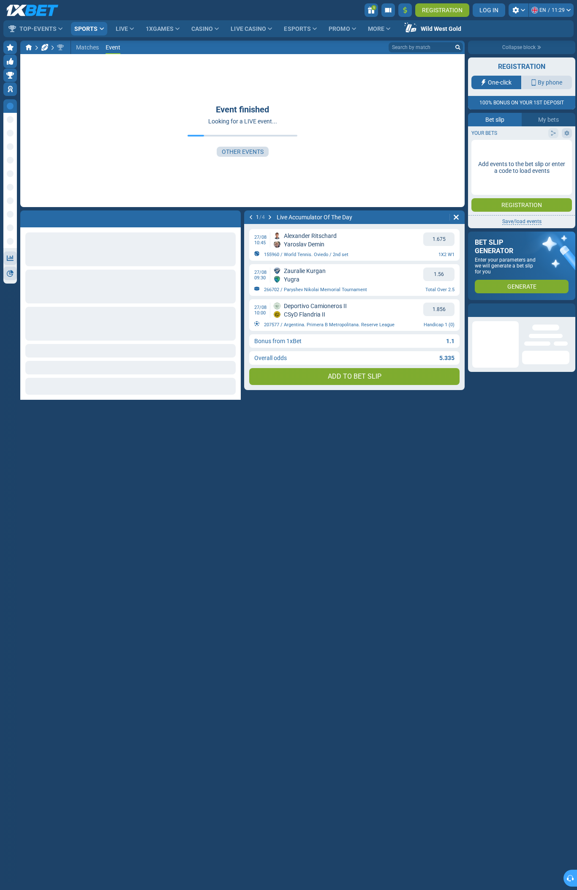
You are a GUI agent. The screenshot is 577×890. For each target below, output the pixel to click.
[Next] (270, 217)
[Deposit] (405, 10)
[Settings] (518, 10)
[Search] (458, 47)
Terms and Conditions (526, 150)
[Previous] (251, 217)
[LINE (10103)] (29, 47)
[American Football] (45, 47)
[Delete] (456, 217)
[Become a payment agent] (388, 10)
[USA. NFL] (60, 47)
